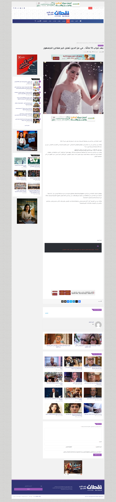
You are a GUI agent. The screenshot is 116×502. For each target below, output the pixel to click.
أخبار (77, 21)
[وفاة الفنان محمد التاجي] (73, 377)
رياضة (72, 21)
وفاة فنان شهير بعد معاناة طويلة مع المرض (93, 414)
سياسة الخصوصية (25, 496)
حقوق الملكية (18, 496)
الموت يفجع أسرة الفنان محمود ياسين (94, 398)
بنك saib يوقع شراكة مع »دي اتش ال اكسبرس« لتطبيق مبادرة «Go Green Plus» (34, 191)
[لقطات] (58, 14)
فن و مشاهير (100, 45)
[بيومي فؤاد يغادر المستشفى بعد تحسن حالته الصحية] (53, 393)
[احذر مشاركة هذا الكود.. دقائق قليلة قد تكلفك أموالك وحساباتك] (36, 105)
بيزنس (64, 21)
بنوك (59, 21)
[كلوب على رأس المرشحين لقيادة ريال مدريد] (34, 173)
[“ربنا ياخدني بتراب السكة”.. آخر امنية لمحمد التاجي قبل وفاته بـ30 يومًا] (93, 361)
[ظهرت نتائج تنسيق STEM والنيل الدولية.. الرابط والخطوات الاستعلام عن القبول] (36, 99)
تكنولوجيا (45, 21)
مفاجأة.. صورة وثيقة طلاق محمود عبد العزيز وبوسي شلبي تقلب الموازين (80, 249)
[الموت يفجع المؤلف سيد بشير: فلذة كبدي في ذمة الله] (73, 393)
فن (68, 21)
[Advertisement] (58, 32)
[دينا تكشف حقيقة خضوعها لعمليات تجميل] (53, 408)
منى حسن (91, 322)
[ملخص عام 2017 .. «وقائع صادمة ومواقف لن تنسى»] (20, 173)
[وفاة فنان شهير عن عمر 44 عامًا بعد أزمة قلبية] (53, 377)
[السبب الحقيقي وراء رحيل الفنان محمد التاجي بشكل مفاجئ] (93, 377)
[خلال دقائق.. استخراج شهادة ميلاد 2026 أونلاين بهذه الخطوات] (36, 83)
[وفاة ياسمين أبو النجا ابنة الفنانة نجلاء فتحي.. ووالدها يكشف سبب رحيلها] (73, 361)
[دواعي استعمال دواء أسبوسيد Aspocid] (20, 160)
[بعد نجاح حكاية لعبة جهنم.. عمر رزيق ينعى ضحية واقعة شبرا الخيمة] (73, 408)
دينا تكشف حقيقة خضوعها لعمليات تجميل (54, 414)
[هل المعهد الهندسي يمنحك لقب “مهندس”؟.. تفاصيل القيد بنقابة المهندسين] (36, 115)
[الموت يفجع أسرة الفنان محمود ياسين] (93, 393)
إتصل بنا (14, 496)
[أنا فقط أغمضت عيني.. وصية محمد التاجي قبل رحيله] (53, 361)
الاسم (100, 441)
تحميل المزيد (27, 125)
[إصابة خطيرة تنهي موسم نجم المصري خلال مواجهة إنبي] (34, 160)
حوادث (55, 21)
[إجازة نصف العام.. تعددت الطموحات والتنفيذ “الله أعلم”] (20, 186)
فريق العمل (30, 496)
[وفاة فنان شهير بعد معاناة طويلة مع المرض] (93, 408)
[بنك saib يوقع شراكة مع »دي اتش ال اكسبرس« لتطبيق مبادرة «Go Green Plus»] (34, 186)
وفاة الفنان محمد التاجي (77, 383)
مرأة (50, 21)
